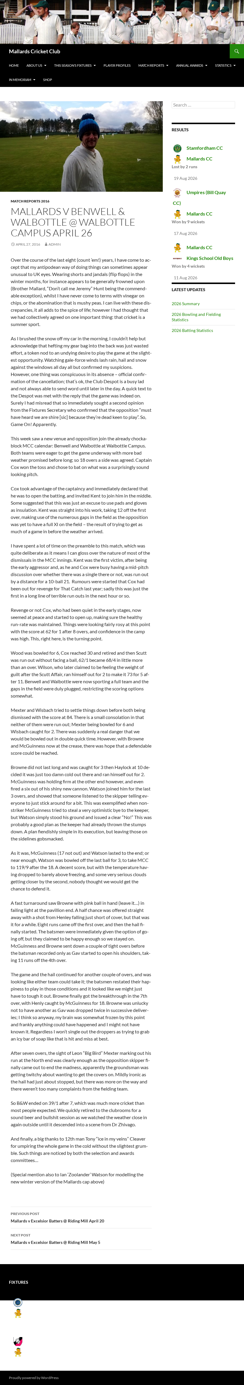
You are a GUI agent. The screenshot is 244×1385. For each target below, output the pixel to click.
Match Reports (151, 65)
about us (34, 65)
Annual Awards (189, 65)
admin (55, 244)
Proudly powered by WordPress (34, 1377)
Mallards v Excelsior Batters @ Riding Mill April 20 (57, 1217)
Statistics (223, 65)
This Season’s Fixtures (73, 65)
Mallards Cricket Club (34, 51)
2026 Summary (186, 303)
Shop (47, 80)
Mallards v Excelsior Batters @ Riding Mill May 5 (55, 1239)
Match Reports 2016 (30, 201)
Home (14, 65)
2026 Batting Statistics (192, 330)
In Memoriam (20, 80)
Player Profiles (117, 65)
